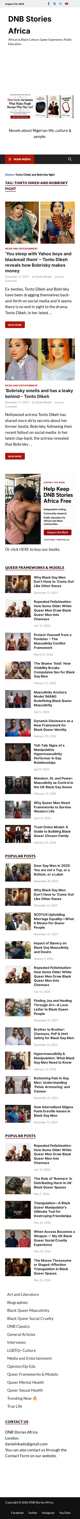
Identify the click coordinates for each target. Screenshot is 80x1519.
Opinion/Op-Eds (21, 1366)
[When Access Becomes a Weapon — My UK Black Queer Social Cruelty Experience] (18, 1232)
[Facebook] (48, 3)
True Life (14, 1406)
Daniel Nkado (44, 276)
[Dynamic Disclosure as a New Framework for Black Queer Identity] (18, 721)
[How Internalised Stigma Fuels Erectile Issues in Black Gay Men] (18, 1107)
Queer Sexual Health (25, 1390)
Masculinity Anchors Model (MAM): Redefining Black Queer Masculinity (53, 698)
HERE (24, 549)
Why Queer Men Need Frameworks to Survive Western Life (52, 807)
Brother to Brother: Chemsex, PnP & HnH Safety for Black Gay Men (54, 1033)
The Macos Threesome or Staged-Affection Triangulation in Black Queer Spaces (52, 1266)
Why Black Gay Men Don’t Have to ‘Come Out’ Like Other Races (54, 581)
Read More (13, 323)
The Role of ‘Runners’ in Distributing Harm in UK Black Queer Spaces (53, 1182)
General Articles (21, 1334)
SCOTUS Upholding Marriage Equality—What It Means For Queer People (54, 920)
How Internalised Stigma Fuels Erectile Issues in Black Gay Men (53, 1111)
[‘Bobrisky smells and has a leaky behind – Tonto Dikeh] (40, 360)
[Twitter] (54, 3)
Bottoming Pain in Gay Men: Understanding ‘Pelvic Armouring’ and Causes (52, 1084)
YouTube (64, 1512)
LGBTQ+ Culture (21, 1350)
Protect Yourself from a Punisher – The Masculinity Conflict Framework (52, 641)
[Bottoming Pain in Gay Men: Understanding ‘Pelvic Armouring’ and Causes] (18, 1078)
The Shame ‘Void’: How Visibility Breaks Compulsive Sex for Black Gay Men (54, 669)
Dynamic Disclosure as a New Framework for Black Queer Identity (53, 725)
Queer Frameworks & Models (32, 1374)
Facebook (17, 1512)
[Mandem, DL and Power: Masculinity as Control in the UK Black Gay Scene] (18, 779)
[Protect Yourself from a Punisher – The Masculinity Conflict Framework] (18, 635)
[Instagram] (60, 3)
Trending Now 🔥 (22, 1398)
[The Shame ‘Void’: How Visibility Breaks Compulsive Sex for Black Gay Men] (18, 664)
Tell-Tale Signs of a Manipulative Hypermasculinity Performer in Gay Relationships (49, 754)
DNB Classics (18, 1326)
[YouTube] (66, 3)
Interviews (16, 1342)
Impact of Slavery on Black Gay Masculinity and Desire (51, 947)
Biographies (17, 1302)
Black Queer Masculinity (28, 1310)
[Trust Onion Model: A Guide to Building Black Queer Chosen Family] (18, 827)
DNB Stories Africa (41, 1502)
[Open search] (70, 159)
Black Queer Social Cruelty (30, 1318)
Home (9, 174)
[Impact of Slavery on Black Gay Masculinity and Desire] (18, 943)
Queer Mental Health (25, 1382)
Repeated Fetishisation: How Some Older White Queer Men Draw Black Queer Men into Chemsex (53, 610)
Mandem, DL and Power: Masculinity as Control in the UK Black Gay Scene (53, 782)
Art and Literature (23, 1294)
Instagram (48, 1512)
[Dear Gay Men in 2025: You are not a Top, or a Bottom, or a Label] (18, 866)
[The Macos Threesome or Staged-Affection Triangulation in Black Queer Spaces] (18, 1261)
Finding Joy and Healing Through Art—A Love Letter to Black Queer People (53, 1007)
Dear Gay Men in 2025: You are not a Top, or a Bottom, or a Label (52, 869)
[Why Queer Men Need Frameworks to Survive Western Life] (18, 803)
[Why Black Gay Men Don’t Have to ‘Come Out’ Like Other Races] (18, 578)
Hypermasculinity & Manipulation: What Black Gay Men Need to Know (54, 1058)
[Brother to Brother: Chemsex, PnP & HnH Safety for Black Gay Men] (18, 1030)
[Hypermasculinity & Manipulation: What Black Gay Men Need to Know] (18, 1054)
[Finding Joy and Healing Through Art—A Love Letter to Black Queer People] (18, 1001)
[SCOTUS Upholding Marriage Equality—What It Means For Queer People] (18, 915)
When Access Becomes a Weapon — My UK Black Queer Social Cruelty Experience (54, 1238)
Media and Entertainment (21, 248)
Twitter (32, 1512)
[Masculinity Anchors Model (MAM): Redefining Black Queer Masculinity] (18, 693)
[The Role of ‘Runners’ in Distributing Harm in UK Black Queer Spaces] (18, 1179)
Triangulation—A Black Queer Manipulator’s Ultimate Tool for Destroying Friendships (52, 1209)
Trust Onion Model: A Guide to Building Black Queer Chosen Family (52, 831)
